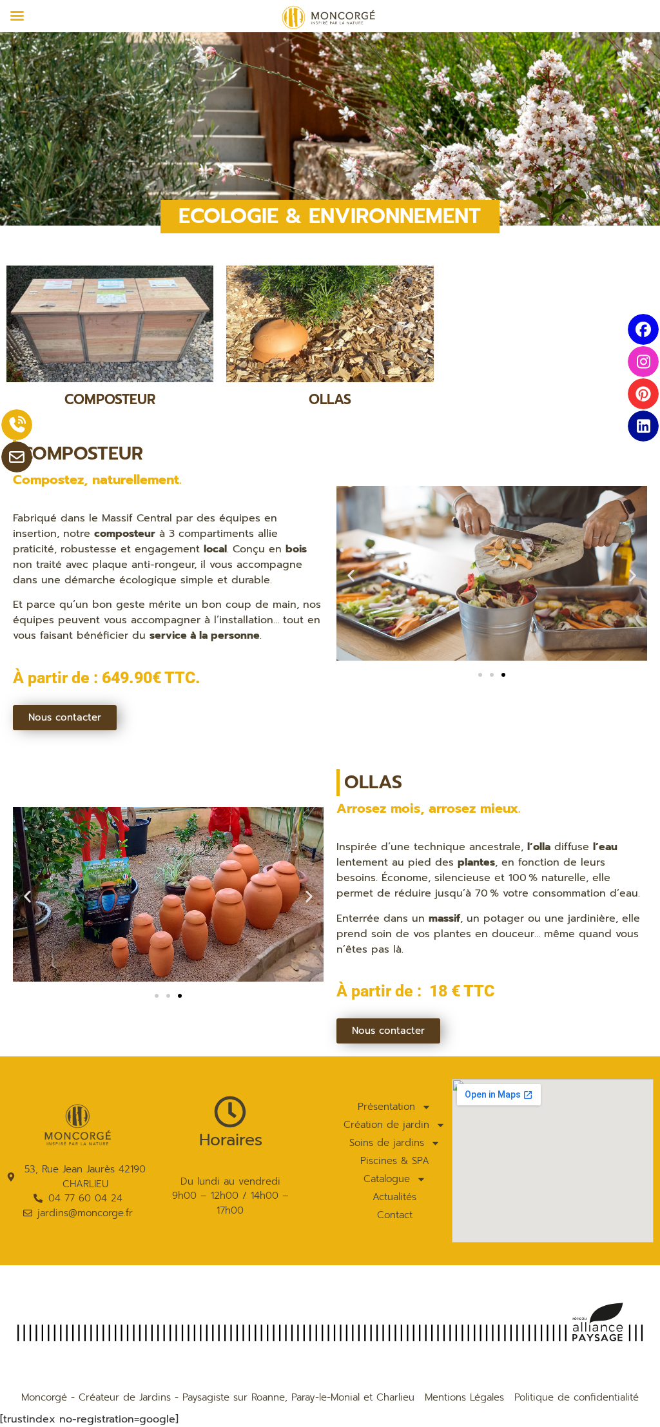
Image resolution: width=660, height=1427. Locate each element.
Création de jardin (386, 1125)
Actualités (394, 1197)
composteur (109, 399)
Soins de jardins (386, 1143)
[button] (351, 576)
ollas (330, 399)
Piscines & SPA (394, 1161)
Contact (394, 1215)
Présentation (386, 1107)
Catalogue (387, 1179)
